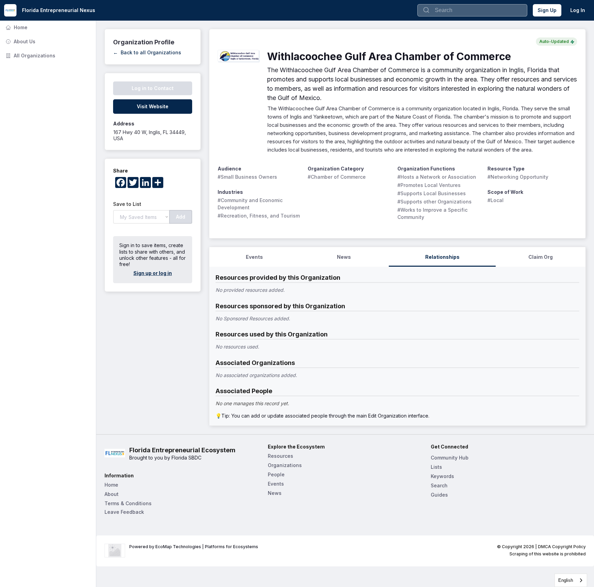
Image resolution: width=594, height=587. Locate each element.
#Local (495, 200)
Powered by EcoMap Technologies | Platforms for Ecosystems (193, 546)
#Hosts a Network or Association (436, 177)
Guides (439, 495)
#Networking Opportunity (517, 177)
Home (16, 27)
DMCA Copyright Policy (562, 546)
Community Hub (450, 458)
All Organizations (29, 55)
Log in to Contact (153, 88)
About (111, 494)
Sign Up (547, 10)
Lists (436, 467)
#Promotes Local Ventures (429, 185)
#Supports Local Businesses (431, 193)
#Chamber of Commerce (337, 177)
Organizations (285, 465)
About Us (19, 41)
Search (439, 485)
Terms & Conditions (128, 503)
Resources (280, 456)
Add (180, 217)
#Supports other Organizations (434, 201)
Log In (577, 10)
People (276, 474)
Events (276, 484)
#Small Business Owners (247, 177)
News (275, 493)
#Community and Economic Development (251, 203)
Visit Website (152, 106)
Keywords (442, 476)
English (565, 580)
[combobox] (570, 580)
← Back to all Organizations (147, 52)
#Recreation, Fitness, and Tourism (259, 216)
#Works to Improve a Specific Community (433, 213)
